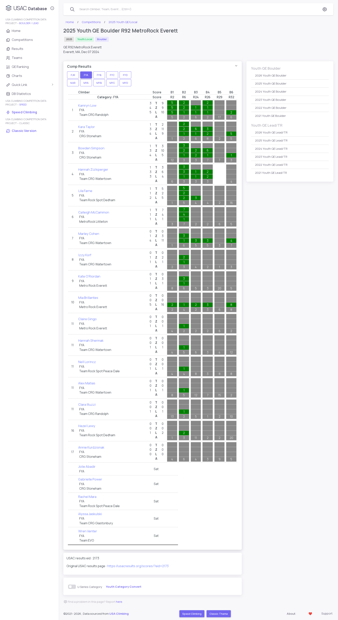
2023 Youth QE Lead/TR (271, 157)
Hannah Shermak (90, 340)
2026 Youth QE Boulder (270, 75)
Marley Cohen (88, 233)
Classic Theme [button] (218, 613)
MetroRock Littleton (93, 221)
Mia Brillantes (88, 297)
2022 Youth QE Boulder (270, 108)
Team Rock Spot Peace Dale (99, 371)
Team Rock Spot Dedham (97, 200)
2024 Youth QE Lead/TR (271, 149)
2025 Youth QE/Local (123, 22)
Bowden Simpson (91, 148)
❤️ (310, 614)
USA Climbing (119, 614)
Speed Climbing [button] (191, 613)
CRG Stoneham (90, 136)
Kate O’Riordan (89, 276)
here (119, 602)
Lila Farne (85, 190)
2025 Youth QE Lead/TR (271, 140)
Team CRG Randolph (94, 115)
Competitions (91, 22)
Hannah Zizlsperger (93, 169)
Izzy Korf (84, 255)
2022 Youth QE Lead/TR (271, 165)
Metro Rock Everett (93, 285)
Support (327, 613)
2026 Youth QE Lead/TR (271, 132)
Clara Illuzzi (87, 404)
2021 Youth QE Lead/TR (271, 173)
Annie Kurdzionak (91, 447)
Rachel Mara (87, 496)
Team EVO (86, 540)
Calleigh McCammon (93, 212)
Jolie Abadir (86, 466)
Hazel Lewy (86, 426)
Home (70, 22)
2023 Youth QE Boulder (270, 100)
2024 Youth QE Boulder (270, 91)
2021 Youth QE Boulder (270, 116)
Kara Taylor (86, 126)
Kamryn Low (87, 105)
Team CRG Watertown (95, 179)
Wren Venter (87, 531)
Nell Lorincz (87, 362)
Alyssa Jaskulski (90, 514)
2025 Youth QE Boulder (270, 83)
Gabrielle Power (90, 479)
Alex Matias (86, 383)
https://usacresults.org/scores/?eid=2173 (138, 566)
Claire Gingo (87, 319)
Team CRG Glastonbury (96, 523)
